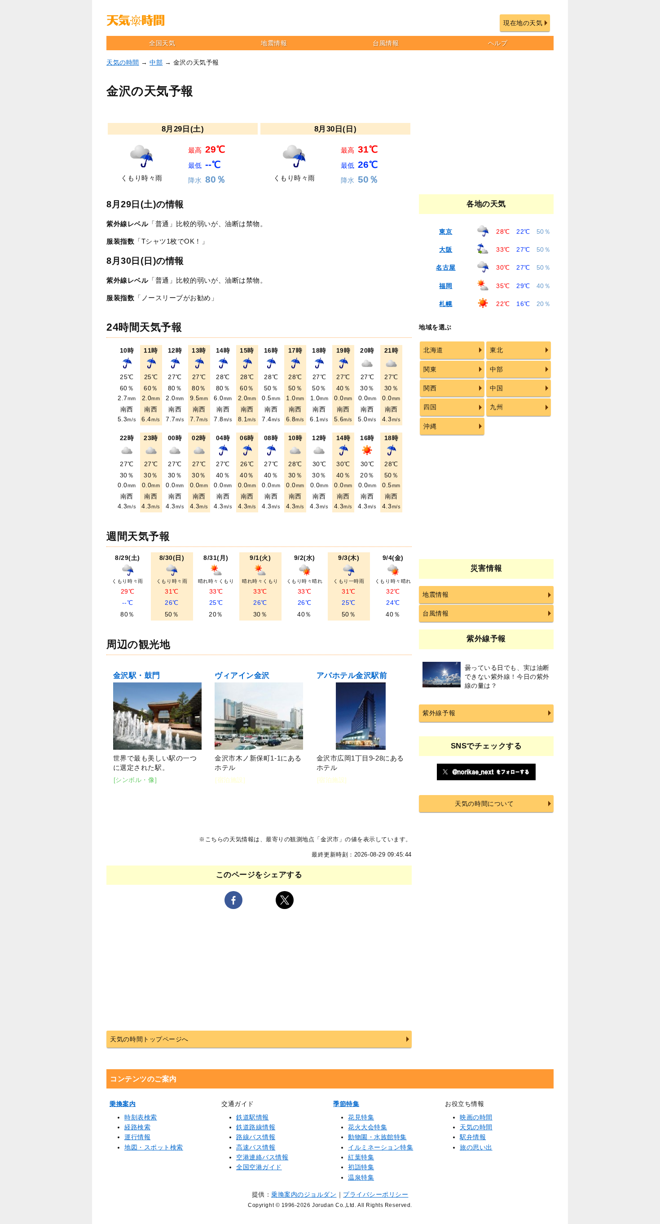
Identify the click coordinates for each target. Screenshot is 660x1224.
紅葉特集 (361, 1157)
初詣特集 (361, 1167)
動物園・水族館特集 (377, 1137)
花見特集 (361, 1117)
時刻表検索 (140, 1117)
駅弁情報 (473, 1137)
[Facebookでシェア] (233, 900)
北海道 (433, 350)
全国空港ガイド (259, 1167)
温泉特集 (361, 1177)
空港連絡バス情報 (262, 1157)
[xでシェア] (285, 900)
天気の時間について (484, 803)
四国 (429, 407)
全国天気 (162, 43)
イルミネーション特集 (380, 1147)
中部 (156, 62)
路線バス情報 (255, 1137)
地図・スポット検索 (153, 1147)
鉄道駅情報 (252, 1117)
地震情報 (274, 43)
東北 (496, 350)
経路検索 (137, 1127)
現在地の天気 (522, 22)
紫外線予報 (438, 713)
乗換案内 (123, 1103)
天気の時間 (122, 62)
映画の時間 (476, 1117)
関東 (429, 369)
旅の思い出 (476, 1147)
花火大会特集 (367, 1127)
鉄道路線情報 (255, 1127)
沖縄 (429, 426)
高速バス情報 (255, 1147)
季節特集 (346, 1103)
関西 (429, 388)
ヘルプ (498, 43)
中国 (496, 388)
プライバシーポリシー (375, 1194)
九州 (496, 407)
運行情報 (137, 1137)
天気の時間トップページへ (149, 1039)
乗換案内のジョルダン (303, 1194)
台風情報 (386, 43)
